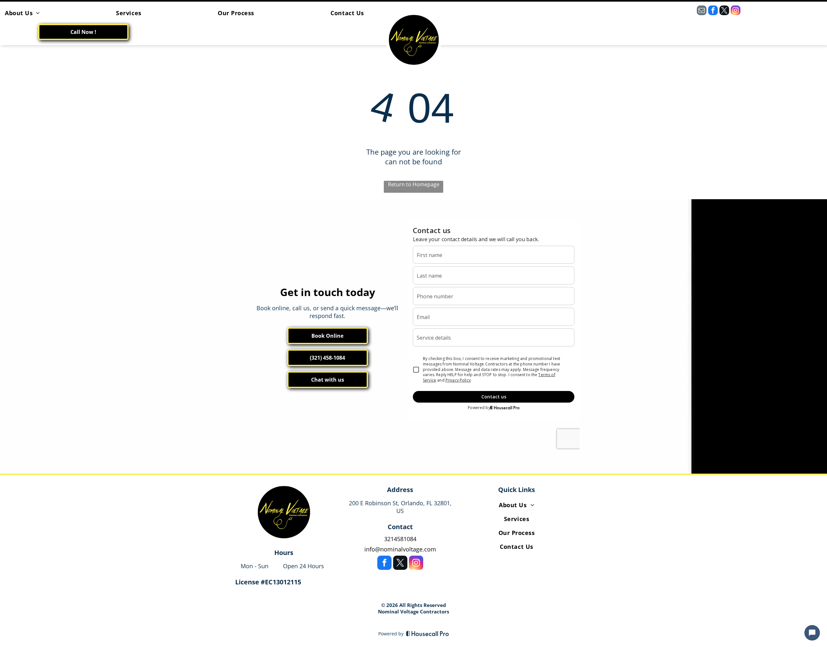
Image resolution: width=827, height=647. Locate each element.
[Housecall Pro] (427, 633)
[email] (702, 11)
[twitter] (724, 11)
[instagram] (735, 11)
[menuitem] (22, 12)
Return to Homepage (413, 184)
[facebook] (713, 11)
